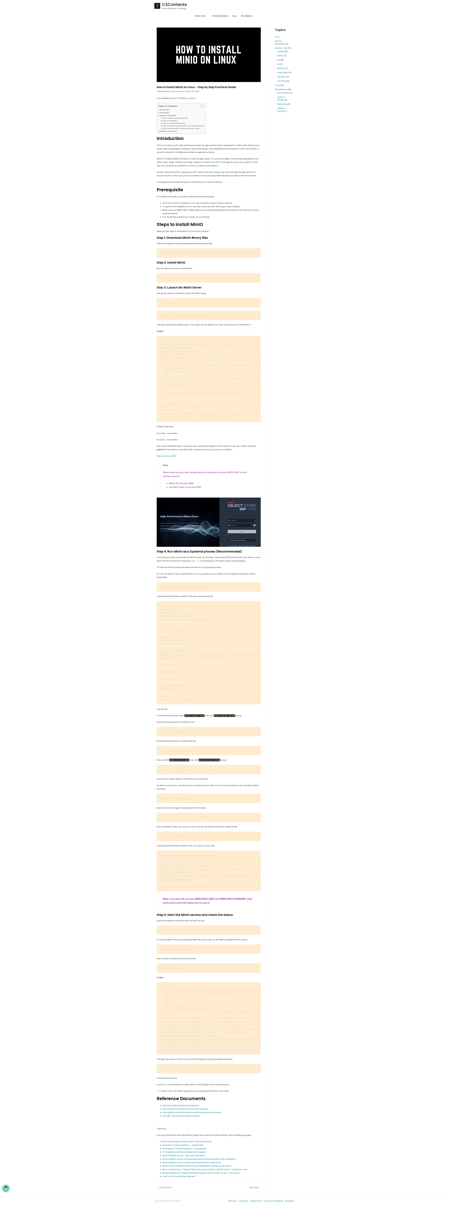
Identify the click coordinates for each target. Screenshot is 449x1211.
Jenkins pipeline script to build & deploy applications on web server (191, 1162)
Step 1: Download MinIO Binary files (175, 118)
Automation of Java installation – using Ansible (182, 1145)
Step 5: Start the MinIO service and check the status (181, 128)
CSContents (174, 4)
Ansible (280, 51)
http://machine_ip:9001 (167, 456)
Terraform (282, 81)
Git (278, 64)
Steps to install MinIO (168, 115)
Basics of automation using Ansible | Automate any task (187, 1141)
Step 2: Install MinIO (170, 121)
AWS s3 (219, 162)
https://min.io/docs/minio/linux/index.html (180, 1105)
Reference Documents (168, 131)
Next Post (255, 1187)
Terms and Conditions (273, 1201)
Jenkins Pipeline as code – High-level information (183, 1155)
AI (276, 36)
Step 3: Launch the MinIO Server (174, 123)
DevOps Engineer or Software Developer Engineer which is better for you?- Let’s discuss (201, 1173)
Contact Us (243, 1201)
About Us (232, 1201)
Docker (280, 55)
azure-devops (283, 92)
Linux (234, 16)
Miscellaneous (246, 16)
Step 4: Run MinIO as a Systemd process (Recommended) (183, 126)
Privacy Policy (256, 1201)
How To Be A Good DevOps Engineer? (178, 1176)
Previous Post (164, 1187)
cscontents (191, 98)
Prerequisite (164, 113)
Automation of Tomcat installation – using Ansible (184, 1148)
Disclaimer (289, 1201)
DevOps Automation (220, 16)
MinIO (160, 145)
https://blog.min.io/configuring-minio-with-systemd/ (185, 1109)
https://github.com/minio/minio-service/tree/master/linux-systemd (191, 1112)
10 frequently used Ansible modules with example (184, 1152)
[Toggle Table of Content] (201, 106)
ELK (279, 60)
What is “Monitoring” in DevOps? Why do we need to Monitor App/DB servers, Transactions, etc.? (204, 1169)
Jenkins (280, 68)
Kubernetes (282, 72)
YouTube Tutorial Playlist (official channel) (180, 1116)
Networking (282, 104)
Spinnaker (281, 76)
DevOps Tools (200, 16)
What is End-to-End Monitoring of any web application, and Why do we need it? (196, 1166)
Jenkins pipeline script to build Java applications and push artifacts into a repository (198, 1159)
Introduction (164, 110)
